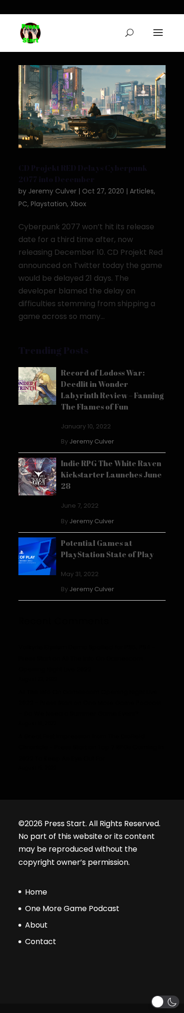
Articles (142, 191)
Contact (40, 941)
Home (36, 892)
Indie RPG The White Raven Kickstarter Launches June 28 (111, 474)
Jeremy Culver (52, 191)
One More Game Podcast (72, 908)
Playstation (49, 204)
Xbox (78, 204)
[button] (165, 1002)
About (36, 925)
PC (22, 204)
